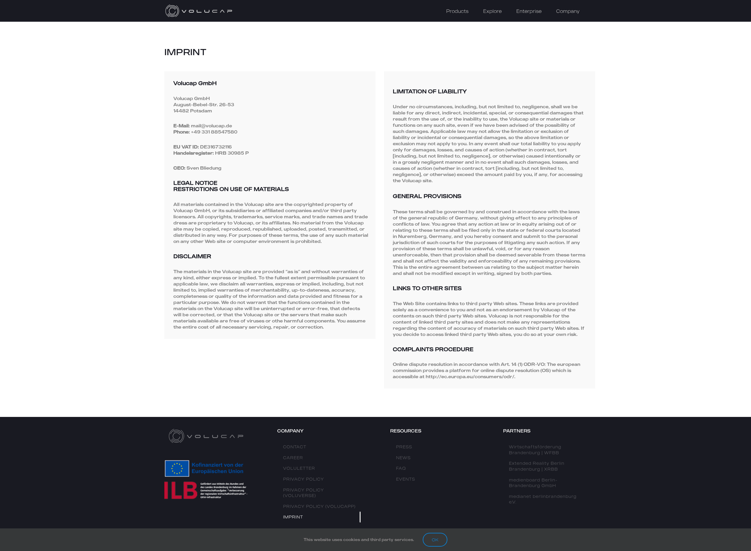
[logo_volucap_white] (199, 6)
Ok (435, 539)
